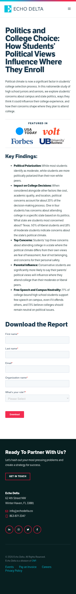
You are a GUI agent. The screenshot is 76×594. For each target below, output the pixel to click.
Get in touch (17, 476)
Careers (46, 567)
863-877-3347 (17, 516)
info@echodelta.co (21, 511)
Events (9, 567)
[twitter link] (28, 530)
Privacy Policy (13, 571)
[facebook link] (37, 530)
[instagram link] (9, 530)
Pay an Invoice (28, 567)
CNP (34, 560)
